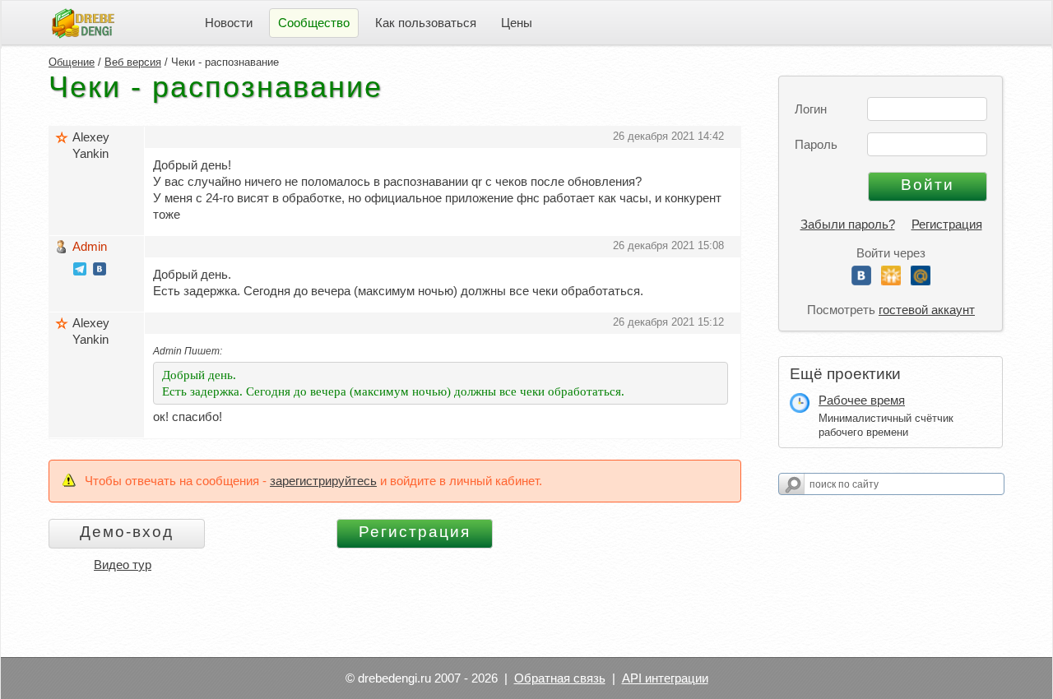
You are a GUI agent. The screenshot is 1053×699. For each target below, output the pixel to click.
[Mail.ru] (920, 281)
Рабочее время (862, 400)
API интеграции (665, 678)
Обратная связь (559, 678)
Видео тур (122, 565)
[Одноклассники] (891, 281)
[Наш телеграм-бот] (79, 271)
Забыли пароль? (847, 224)
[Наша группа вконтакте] (99, 271)
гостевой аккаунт (927, 310)
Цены (516, 23)
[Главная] (83, 22)
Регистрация (947, 224)
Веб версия (132, 62)
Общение (72, 62)
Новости (229, 23)
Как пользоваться (425, 23)
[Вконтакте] (861, 281)
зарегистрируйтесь (323, 481)
